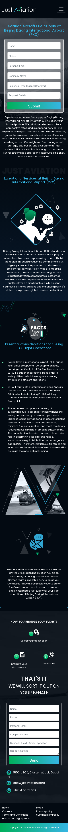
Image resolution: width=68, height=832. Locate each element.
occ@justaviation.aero (29, 783)
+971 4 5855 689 (24, 790)
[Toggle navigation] (61, 9)
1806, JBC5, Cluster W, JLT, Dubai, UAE (33, 774)
